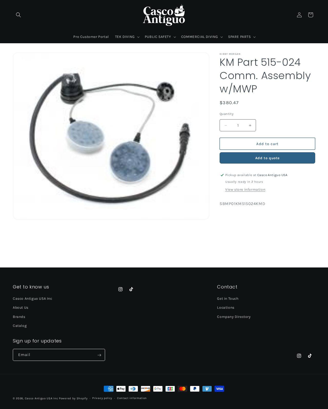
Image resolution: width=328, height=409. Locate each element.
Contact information (132, 398)
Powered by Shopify (73, 398)
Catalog (20, 326)
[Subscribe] (99, 355)
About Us (20, 308)
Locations (225, 308)
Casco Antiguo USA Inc (32, 299)
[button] (18, 14)
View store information (245, 189)
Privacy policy (102, 398)
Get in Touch (227, 299)
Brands (19, 317)
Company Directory (234, 317)
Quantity (226, 114)
